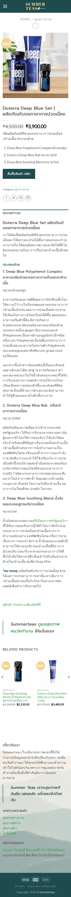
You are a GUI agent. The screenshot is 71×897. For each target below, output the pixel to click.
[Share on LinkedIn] (28, 198)
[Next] (68, 684)
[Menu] (5, 6)
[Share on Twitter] (13, 198)
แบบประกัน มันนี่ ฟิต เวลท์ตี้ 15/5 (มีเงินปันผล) (34, 850)
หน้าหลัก (20, 886)
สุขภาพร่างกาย (13, 818)
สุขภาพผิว (10, 828)
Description (11, 213)
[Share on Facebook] (6, 198)
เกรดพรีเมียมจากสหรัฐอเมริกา (47, 521)
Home (25, 19)
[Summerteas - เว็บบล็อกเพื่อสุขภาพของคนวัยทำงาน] (35, 6)
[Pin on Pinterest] (20, 198)
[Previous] (2, 684)
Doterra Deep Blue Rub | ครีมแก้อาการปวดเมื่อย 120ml (52, 697)
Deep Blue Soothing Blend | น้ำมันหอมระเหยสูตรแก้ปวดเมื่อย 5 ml (17, 697)
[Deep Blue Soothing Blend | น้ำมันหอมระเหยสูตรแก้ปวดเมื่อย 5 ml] (18, 671)
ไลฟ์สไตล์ (9, 833)
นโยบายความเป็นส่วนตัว (41, 886)
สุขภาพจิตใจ (11, 823)
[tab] (35, 213)
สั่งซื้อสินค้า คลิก (18, 173)
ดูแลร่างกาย (42, 19)
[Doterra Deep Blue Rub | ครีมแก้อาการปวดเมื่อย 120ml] (52, 671)
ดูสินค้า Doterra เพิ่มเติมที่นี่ (22, 604)
